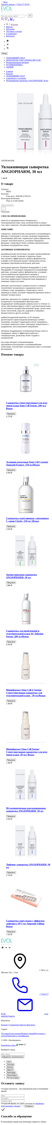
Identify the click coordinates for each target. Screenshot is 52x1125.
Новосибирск (12, 1075)
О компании (13, 1025)
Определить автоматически (12, 1057)
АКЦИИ (10, 67)
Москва (10, 1067)
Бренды (23, 1025)
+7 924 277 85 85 (22, 4)
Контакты (31, 1025)
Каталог (4, 1025)
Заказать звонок (8, 4)
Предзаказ (11, 414)
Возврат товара (27, 1033)
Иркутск (10, 1070)
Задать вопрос (15, 1033)
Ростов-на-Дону (13, 1078)
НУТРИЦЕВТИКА (14, 65)
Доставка (5, 1033)
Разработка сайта (8, 1045)
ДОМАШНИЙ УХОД (15, 58)
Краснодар (11, 1072)
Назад (4, 53)
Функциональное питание (17, 62)
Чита (9, 1062)
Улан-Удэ (10, 1064)
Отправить (29, 1106)
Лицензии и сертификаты (18, 1036)
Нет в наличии (7, 205)
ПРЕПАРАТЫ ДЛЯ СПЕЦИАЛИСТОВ (23, 60)
